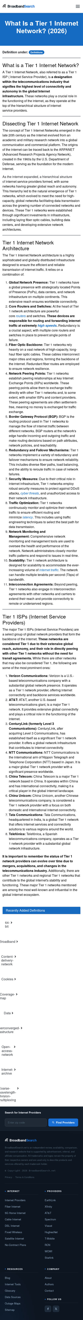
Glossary (10, 1290)
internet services (35, 824)
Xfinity (48, 1206)
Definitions (36, 52)
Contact (49, 1290)
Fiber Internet (12, 1206)
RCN (47, 1245)
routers (21, 316)
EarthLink (50, 1200)
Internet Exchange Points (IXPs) (41, 380)
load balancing (67, 464)
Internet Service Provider (28, 76)
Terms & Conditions (24, 1177)
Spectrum (50, 1219)
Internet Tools (13, 1284)
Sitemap (10, 1310)
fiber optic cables (28, 354)
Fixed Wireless (13, 1232)
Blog (7, 1278)
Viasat (48, 1226)
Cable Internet (13, 1219)
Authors (49, 1284)
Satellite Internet (14, 1238)
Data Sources (13, 1297)
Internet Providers (15, 1200)
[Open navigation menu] (77, 6)
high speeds (47, 325)
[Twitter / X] (56, 1309)
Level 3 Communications (40, 733)
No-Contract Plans (15, 1245)
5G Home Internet (15, 1213)
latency (28, 517)
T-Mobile (50, 1238)
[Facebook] (48, 1309)
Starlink (49, 1257)
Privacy (8, 1177)
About (48, 1278)
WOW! (48, 1251)
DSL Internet (12, 1226)
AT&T (48, 1213)
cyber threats (30, 493)
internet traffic (48, 570)
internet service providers (24, 181)
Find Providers (65, 1122)
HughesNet (51, 1232)
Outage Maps (13, 1303)
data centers (47, 292)
